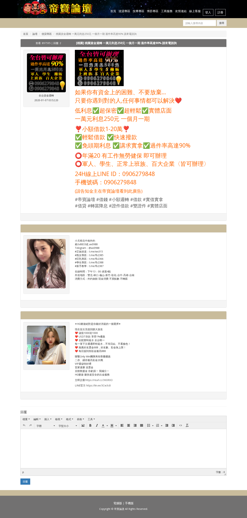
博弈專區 (152, 11)
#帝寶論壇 (85, 199)
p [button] (23, 472)
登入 (208, 12)
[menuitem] (26, 419)
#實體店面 (157, 206)
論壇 (34, 34)
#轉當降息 (98, 206)
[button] (24, 425)
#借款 (136, 199)
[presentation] (26, 419)
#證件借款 (119, 206)
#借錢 (102, 199)
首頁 (113, 11)
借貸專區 (124, 11)
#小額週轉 (119, 199)
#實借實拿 (153, 199)
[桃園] (80, 43)
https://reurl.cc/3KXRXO (99, 380)
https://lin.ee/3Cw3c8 (98, 385)
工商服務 (167, 11)
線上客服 (195, 11)
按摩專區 (138, 11)
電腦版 (117, 503)
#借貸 (80, 206)
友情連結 (181, 11)
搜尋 (221, 23)
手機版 (129, 503)
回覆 (25, 481)
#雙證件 (138, 206)
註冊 (220, 12)
